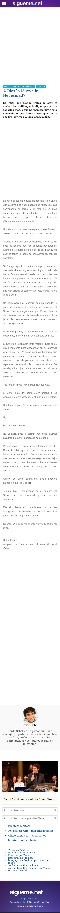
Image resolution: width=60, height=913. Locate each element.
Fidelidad (41, 87)
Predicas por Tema (19, 855)
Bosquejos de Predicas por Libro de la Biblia (29, 861)
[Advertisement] (30, 42)
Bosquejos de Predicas (20, 857)
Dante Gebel (30, 725)
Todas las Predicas (18, 850)
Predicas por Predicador (22, 852)
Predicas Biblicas (19, 826)
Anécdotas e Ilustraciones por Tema (29, 867)
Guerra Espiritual (12, 87)
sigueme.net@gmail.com (30, 906)
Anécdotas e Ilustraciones (23, 865)
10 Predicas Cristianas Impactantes (30, 830)
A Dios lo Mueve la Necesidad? (20, 93)
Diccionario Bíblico (19, 870)
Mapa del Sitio (17, 902)
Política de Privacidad (38, 902)
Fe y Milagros (28, 87)
